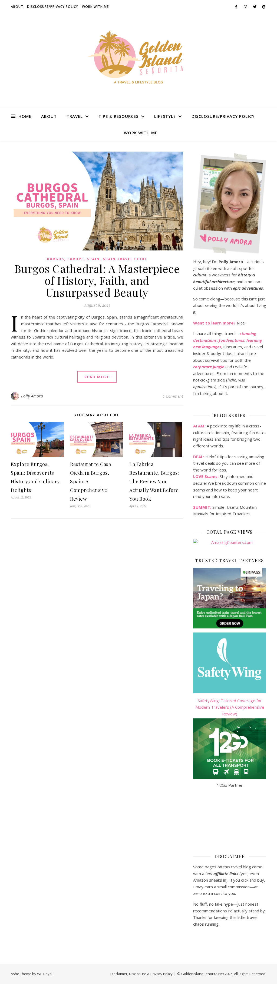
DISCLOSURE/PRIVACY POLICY (52, 6)
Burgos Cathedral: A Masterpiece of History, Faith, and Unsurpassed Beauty (97, 280)
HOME (24, 116)
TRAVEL (75, 116)
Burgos (55, 259)
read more (97, 376)
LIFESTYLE (165, 116)
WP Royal (44, 973)
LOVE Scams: (206, 476)
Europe (75, 259)
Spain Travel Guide (125, 259)
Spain (93, 259)
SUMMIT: (202, 507)
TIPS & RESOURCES (118, 116)
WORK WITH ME (95, 6)
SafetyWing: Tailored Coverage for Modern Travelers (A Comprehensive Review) (229, 707)
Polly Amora (32, 396)
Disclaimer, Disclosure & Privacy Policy (141, 973)
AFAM (199, 426)
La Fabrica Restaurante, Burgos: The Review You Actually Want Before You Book (154, 481)
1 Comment (173, 396)
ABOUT (17, 6)
